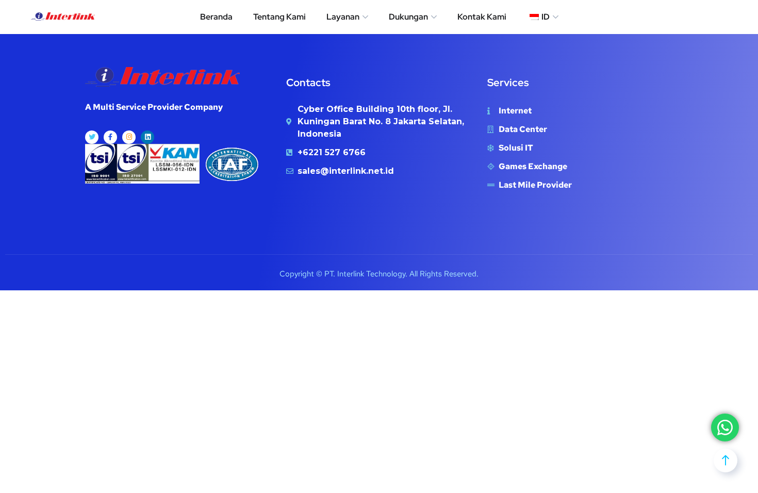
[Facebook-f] (110, 137)
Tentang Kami (279, 16)
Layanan (342, 16)
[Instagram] (129, 137)
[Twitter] (91, 137)
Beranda (216, 16)
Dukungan (408, 16)
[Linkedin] (147, 137)
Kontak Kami (481, 16)
